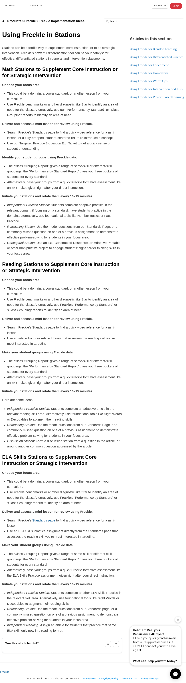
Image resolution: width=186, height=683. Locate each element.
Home (11, 6)
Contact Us (37, 5)
